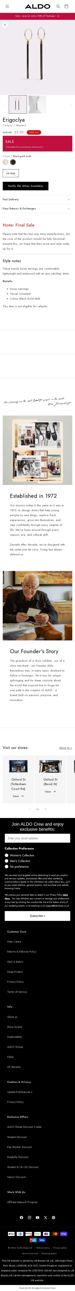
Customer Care (16, 931)
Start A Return (15, 962)
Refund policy (43, 1247)
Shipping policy (49, 1253)
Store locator (15, 1027)
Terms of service (30, 1253)
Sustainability (14, 1037)
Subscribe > (37, 915)
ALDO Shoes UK (24, 1247)
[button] (58, 6)
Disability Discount (17, 1157)
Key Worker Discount (19, 1147)
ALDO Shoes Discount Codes (24, 1127)
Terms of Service (17, 992)
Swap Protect (15, 972)
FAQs (10, 1057)
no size (12, 173)
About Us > (65, 748)
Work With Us (16, 1192)
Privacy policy (60, 1247)
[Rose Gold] (6, 164)
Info (9, 1007)
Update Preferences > (20, 1092)
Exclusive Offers (17, 1117)
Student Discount (17, 1137)
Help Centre (14, 941)
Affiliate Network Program (22, 1202)
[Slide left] (4, 105)
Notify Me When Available (25, 186)
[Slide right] (71, 105)
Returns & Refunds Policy (21, 951)
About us (12, 1017)
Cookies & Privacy (19, 1082)
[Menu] (7, 6)
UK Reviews (14, 1067)
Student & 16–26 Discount (22, 1167)
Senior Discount (16, 1177)
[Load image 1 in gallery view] (18, 104)
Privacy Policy (15, 982)
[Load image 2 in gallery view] (37, 104)
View (16, 796)
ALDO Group (15, 1047)
